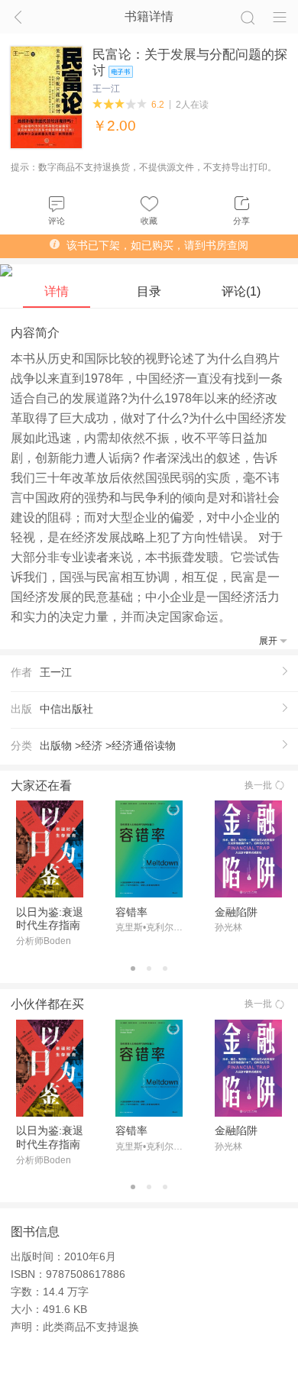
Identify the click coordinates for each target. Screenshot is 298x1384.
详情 (56, 291)
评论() (241, 291)
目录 (149, 291)
